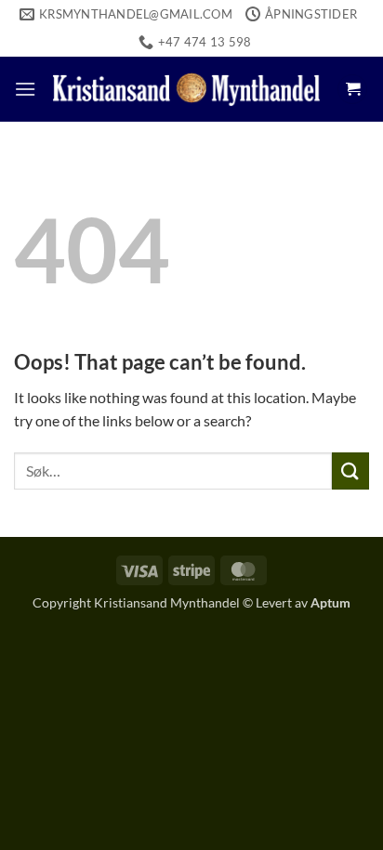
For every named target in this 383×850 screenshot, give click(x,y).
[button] (25, 88)
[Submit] (350, 470)
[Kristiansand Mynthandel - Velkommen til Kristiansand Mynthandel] (186, 89)
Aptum (330, 602)
